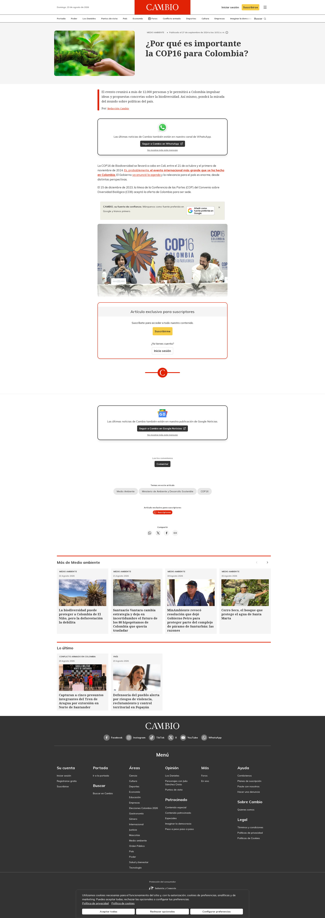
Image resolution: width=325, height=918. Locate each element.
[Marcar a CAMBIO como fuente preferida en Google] (200, 210)
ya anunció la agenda (146, 175)
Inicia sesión (162, 351)
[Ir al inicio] (162, 7)
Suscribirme (162, 331)
